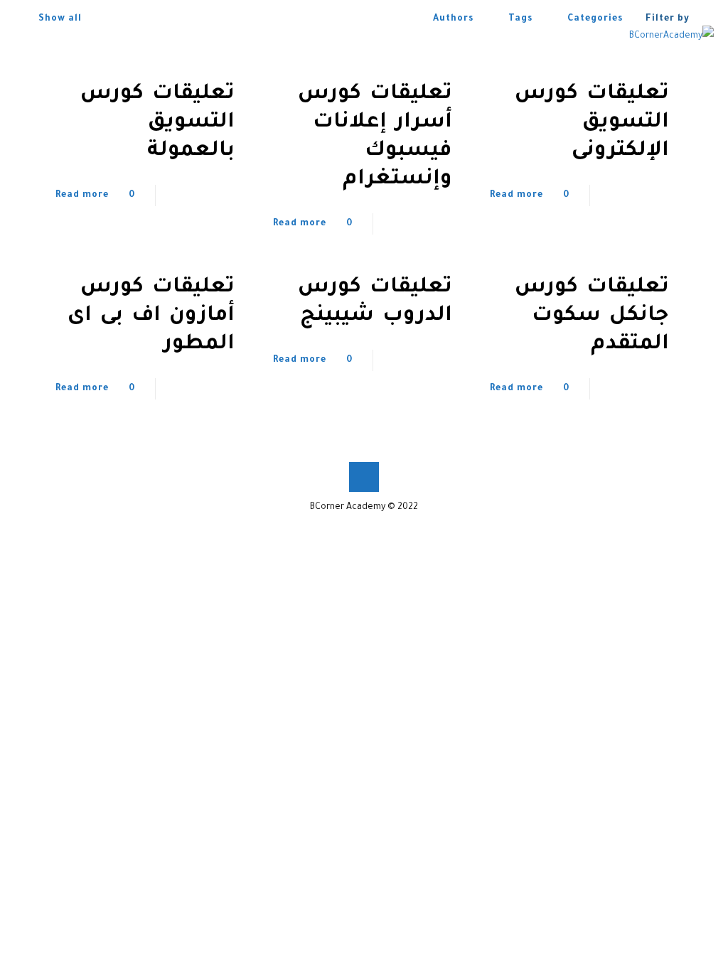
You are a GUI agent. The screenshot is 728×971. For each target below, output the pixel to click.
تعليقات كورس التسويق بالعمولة (157, 123)
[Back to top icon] (364, 477)
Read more (516, 195)
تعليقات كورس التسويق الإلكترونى (592, 123)
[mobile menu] (26, 36)
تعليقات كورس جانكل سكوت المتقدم (592, 316)
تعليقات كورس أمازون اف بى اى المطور (151, 316)
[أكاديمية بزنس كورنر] (671, 36)
